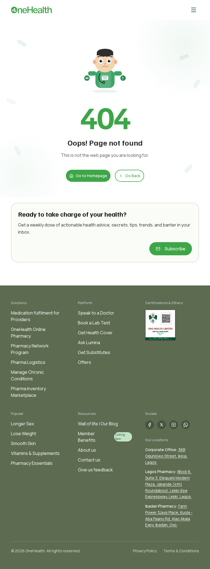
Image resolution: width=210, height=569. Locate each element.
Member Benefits (86, 437)
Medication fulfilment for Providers (35, 316)
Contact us (89, 460)
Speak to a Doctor (96, 313)
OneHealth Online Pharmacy (28, 332)
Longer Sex (22, 424)
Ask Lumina (89, 342)
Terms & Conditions (181, 550)
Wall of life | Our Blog (98, 424)
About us (87, 450)
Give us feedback (95, 470)
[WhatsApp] (185, 424)
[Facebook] (149, 424)
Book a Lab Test (94, 323)
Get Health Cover (95, 333)
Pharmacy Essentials (31, 463)
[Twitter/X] (161, 424)
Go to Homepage (91, 175)
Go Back (132, 175)
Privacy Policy (145, 550)
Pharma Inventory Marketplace (28, 392)
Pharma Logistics (28, 362)
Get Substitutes (94, 352)
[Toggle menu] (193, 9)
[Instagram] (173, 424)
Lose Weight (23, 434)
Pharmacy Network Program (30, 349)
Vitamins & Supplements (35, 453)
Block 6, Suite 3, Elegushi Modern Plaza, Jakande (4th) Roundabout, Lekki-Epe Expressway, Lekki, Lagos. (168, 484)
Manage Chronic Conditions (27, 375)
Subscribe (175, 249)
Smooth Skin (23, 443)
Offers (84, 362)
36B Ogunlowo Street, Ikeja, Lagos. (166, 456)
